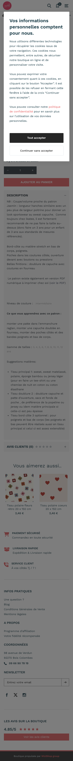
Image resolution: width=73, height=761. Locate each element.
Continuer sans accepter (36, 150)
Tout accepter (36, 137)
